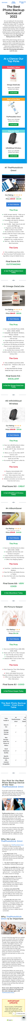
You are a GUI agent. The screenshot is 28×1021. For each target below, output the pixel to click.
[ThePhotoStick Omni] (13, 183)
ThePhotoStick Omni (13, 787)
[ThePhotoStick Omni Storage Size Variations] (13, 804)
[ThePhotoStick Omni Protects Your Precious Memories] (13, 928)
